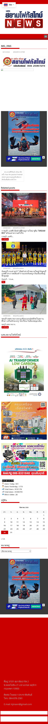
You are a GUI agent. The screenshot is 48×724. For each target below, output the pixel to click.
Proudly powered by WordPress (14, 718)
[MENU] (45, 36)
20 (31, 525)
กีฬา (3, 282)
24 (11, 529)
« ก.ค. (3, 539)
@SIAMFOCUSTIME (19, 52)
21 (38, 525)
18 (18, 525)
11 (18, 522)
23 (5, 529)
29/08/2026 (6, 228)
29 (44, 529)
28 (38, 529)
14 (38, 522)
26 (24, 529)
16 (5, 525)
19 (24, 525)
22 (44, 525)
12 (24, 522)
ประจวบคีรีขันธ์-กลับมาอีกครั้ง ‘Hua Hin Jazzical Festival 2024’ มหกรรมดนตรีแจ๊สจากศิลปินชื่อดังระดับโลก (12, 176)
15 (44, 522)
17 (11, 525)
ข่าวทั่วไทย (5, 239)
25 (18, 529)
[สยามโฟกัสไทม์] (3, 36)
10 (11, 522)
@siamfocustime (18, 268)
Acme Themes (23, 720)
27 (31, 529)
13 (31, 522)
